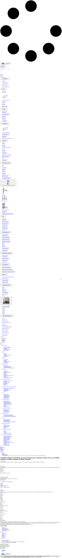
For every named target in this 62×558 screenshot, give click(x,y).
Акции (1, 448)
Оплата (3, 341)
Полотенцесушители (5, 413)
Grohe (1, 496)
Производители (4, 338)
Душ (2, 392)
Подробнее (52, 467)
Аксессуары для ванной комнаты (7, 434)
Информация (4, 339)
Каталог (1, 446)
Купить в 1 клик (7, 487)
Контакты (1, 451)
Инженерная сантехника (5, 399)
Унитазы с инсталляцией (5, 529)
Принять (57, 556)
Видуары (3, 417)
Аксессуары (3, 527)
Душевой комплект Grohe (4, 485)
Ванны (3, 351)
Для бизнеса (4, 340)
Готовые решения (4, 345)
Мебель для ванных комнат (6, 423)
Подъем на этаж (5, 481)
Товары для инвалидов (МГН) (6, 429)
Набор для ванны (4, 530)
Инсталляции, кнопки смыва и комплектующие (9, 386)
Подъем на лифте (10, 481)
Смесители (3, 369)
